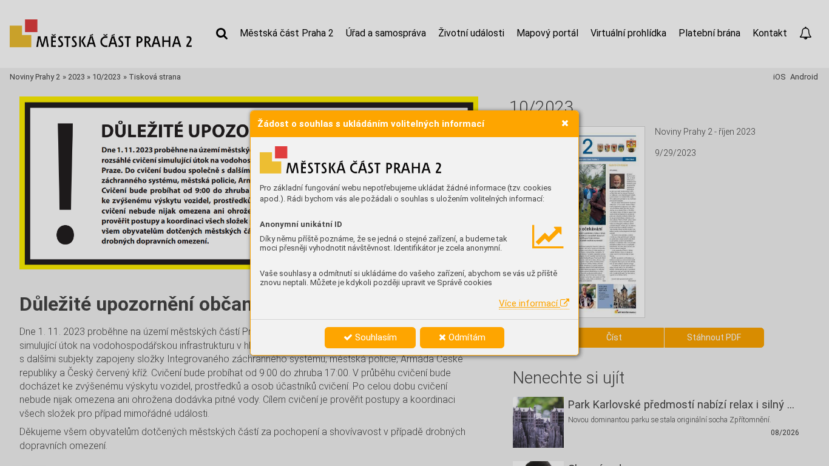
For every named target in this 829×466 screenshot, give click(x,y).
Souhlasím (375, 337)
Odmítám (466, 337)
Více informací (529, 303)
